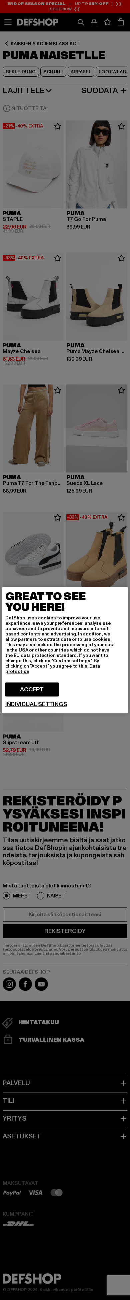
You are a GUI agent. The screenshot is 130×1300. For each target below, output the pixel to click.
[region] (65, 650)
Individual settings (36, 704)
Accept (32, 689)
